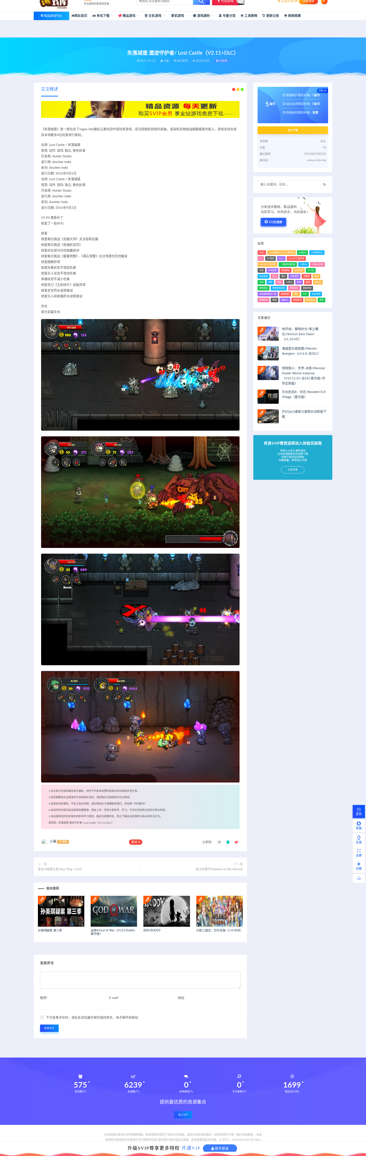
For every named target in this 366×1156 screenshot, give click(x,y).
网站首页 (80, 15)
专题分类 (229, 15)
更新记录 (272, 15)
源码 (296, 294)
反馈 (359, 842)
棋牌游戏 (263, 288)
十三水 (311, 270)
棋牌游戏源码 (278, 288)
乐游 (261, 270)
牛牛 (305, 294)
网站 (181, 998)
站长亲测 (316, 294)
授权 (270, 282)
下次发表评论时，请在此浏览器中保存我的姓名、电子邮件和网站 (92, 1017)
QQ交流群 (275, 222)
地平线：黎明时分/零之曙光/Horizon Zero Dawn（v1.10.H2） (300, 334)
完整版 (306, 276)
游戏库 (52, 822)
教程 (279, 282)
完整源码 (294, 276)
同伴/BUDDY (152, 930)
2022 (261, 253)
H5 (260, 258)
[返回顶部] (359, 878)
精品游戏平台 (53, 15)
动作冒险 (298, 270)
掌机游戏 (177, 15)
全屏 (359, 855)
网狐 (274, 300)
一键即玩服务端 (287, 264)
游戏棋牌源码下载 (267, 294)
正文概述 (49, 89)
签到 (359, 814)
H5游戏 (270, 258)
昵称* (44, 998)
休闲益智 (272, 270)
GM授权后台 (317, 253)
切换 (359, 868)
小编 (53, 841)
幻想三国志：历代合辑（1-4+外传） (219, 930)
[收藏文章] (219, 842)
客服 (359, 828)
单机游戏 (263, 276)
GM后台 (302, 253)
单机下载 (103, 15)
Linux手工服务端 (296, 258)
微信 (316, 276)
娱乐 (283, 276)
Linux (281, 258)
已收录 (222, 60)
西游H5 (284, 300)
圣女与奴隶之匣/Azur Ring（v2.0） (61, 869)
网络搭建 (294, 15)
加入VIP (183, 1115)
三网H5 (303, 264)
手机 (261, 282)
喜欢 (135, 842)
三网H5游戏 (317, 264)
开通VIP (191, 1148)
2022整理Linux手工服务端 (281, 253)
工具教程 (250, 15)
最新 (308, 282)
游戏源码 (203, 15)
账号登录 (221, 1148)
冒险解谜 (285, 270)
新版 (299, 282)
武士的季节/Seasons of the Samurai (219, 869)
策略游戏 (263, 300)
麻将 (321, 300)
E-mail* (114, 998)
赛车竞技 (310, 300)
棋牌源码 (294, 288)
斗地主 (289, 282)
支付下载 (293, 130)
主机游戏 (154, 15)
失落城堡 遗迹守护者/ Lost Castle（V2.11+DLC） (86, 822)
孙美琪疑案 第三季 (50, 930)
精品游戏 (129, 15)
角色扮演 (297, 300)
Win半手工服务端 (267, 264)
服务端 (318, 282)
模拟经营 (307, 288)
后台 (274, 276)
